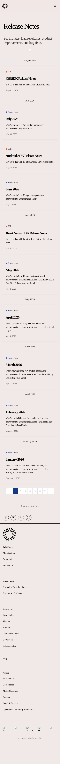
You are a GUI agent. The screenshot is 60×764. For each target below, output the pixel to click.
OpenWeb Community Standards (18, 709)
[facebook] (6, 517)
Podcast (6, 627)
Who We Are (9, 678)
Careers (6, 697)
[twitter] (13, 517)
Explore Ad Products (12, 593)
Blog (5, 658)
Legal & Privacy (10, 703)
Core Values (8, 685)
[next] (50, 491)
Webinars (7, 621)
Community (8, 559)
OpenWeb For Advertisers (14, 587)
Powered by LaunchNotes (30, 506)
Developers (8, 640)
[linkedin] (21, 517)
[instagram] (28, 517)
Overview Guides (11, 633)
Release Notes (9, 646)
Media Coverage (10, 691)
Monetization (9, 553)
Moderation (8, 565)
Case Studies (8, 615)
